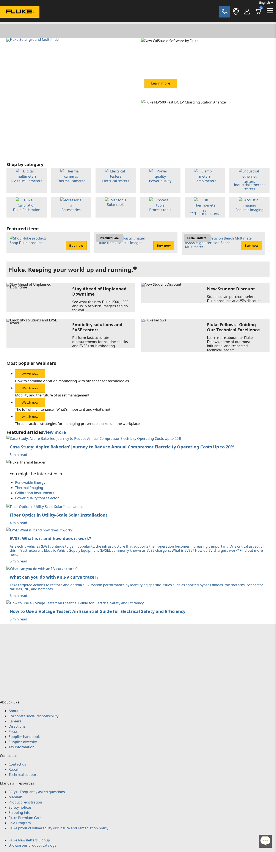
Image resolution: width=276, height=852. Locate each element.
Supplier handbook (24, 736)
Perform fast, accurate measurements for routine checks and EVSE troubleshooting (100, 341)
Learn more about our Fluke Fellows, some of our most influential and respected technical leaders (230, 343)
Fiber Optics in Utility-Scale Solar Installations (59, 515)
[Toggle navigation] (270, 10)
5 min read (18, 454)
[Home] (19, 12)
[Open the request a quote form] (224, 12)
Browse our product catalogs (32, 845)
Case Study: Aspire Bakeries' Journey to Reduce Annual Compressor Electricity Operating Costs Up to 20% (122, 447)
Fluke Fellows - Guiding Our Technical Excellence (233, 327)
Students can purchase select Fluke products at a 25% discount (234, 298)
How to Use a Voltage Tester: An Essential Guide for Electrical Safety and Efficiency (97, 611)
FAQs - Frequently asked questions (37, 791)
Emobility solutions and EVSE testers (97, 327)
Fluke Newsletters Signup (29, 840)
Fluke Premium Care (25, 817)
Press (13, 731)
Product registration (25, 802)
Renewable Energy (30, 482)
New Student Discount (231, 289)
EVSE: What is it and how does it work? (50, 538)
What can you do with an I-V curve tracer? (54, 577)
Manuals (16, 797)
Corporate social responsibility (33, 716)
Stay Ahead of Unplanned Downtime (99, 291)
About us (16, 710)
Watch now (30, 374)
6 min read (18, 561)
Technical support (23, 774)
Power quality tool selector (37, 498)
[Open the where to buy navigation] (236, 12)
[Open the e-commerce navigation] (247, 12)
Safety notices (20, 807)
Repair (14, 769)
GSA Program (20, 823)
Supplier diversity (23, 741)
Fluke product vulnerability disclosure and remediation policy (58, 828)
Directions (17, 726)
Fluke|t (17, 21)
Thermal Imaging (29, 487)
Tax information (21, 747)
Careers (15, 721)
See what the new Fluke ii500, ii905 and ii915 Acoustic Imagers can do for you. (100, 305)
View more (54, 432)
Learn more (160, 83)
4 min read (18, 522)
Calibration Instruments (34, 492)
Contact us (17, 764)
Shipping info (19, 812)
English (264, 2)
